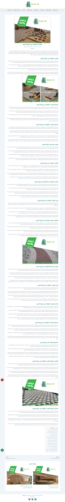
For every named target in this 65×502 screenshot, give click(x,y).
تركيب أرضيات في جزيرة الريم (53, 435)
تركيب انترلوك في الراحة (19, 159)
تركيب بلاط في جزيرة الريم (53, 434)
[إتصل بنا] (2, 380)
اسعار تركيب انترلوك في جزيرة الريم (52, 432)
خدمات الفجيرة (36, 10)
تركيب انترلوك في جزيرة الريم (53, 429)
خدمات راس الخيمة (17, 10)
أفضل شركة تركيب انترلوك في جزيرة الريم (51, 449)
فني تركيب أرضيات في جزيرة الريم (52, 438)
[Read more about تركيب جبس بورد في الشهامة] (19, 475)
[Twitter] (32, 499)
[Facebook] (35, 499)
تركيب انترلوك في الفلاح (11, 281)
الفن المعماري (52, 51)
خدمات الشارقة (48, 10)
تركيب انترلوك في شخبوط (22, 178)
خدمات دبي (23, 10)
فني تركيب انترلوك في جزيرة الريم (52, 443)
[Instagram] (29, 499)
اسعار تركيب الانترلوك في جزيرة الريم (52, 446)
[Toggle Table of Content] (56, 428)
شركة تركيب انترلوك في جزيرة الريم (52, 431)
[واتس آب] (2, 450)
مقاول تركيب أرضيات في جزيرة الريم (52, 440)
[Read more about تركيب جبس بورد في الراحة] (45, 475)
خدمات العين (42, 10)
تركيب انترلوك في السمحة (11, 73)
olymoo (23, 495)
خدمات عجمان (9, 10)
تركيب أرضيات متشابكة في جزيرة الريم (52, 437)
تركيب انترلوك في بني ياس (22, 235)
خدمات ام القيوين (29, 10)
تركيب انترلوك (39, 61)
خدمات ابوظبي (55, 10)
